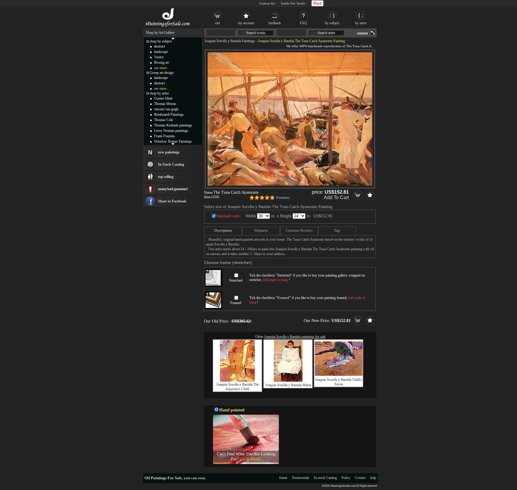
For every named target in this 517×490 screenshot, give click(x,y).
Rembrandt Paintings (169, 114)
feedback (274, 23)
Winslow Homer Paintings (173, 141)
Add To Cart (336, 197)
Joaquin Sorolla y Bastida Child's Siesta (338, 382)
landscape (161, 52)
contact (362, 33)
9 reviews (283, 198)
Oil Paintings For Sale (163, 478)
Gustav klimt (163, 98)
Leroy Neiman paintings (171, 131)
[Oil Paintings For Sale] (168, 27)
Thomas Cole (163, 120)
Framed (235, 303)
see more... (161, 68)
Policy (345, 478)
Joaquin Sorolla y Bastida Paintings (230, 41)
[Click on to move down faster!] (172, 144)
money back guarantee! (173, 189)
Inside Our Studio (293, 3)
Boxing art (161, 62)
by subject (332, 23)
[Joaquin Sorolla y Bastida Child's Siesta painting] (339, 375)
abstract (159, 46)
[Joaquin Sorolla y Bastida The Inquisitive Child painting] (237, 380)
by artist (361, 23)
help (373, 478)
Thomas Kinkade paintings (173, 125)
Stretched (235, 280)
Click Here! (250, 459)
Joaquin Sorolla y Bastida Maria (288, 385)
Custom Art (267, 3)
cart (217, 23)
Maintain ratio (228, 216)
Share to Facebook (172, 201)
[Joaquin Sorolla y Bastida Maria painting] (288, 380)
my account (246, 23)
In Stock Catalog (171, 164)
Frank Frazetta (164, 136)
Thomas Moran (165, 104)
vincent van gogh (166, 109)
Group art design (162, 73)
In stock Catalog (325, 478)
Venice (159, 57)
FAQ (303, 23)
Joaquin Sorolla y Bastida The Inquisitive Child (237, 386)
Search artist (326, 33)
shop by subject (161, 41)
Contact (360, 478)
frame (283, 478)
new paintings (169, 152)
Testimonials (300, 478)
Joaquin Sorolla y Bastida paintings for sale (295, 337)
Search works (256, 33)
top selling (166, 177)
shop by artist (159, 93)
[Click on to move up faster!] (172, 38)
